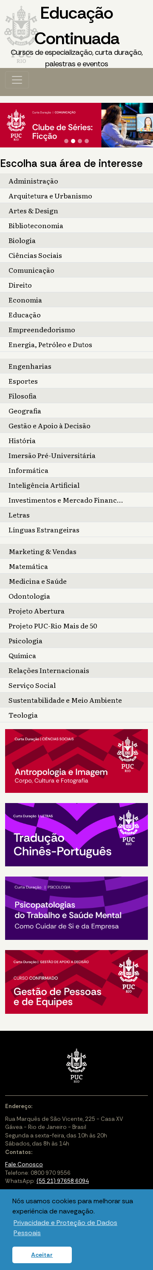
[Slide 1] (66, 141)
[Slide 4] (87, 141)
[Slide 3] (80, 141)
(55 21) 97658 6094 (63, 1181)
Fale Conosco (24, 1164)
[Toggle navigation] (17, 79)
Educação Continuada (76, 35)
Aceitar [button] (42, 1255)
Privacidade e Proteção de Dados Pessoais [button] (65, 1227)
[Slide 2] (73, 141)
